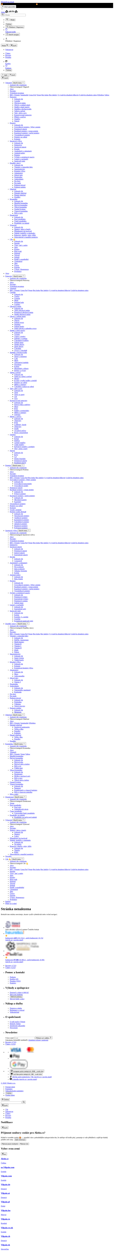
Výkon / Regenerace (21, 269)
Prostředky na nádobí (21, 223)
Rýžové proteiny (20, 494)
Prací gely (17, 807)
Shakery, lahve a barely (22, 229)
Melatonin (17, 712)
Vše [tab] (6, 1109)
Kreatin (16, 149)
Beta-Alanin (18, 579)
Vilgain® (8, 83)
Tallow (106, 95)
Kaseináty (17, 502)
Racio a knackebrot (21, 433)
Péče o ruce (18, 778)
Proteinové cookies (21, 601)
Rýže (16, 423)
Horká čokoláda (19, 459)
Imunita (17, 243)
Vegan (39, 95)
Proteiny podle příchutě (18, 512)
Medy (16, 360)
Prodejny (13, 983)
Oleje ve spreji (19, 395)
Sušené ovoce (19, 322)
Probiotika (17, 702)
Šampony (17, 788)
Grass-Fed (32, 95)
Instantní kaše (19, 302)
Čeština (8, 70)
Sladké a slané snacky (22, 107)
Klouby (17, 249)
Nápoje (16, 121)
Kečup (16, 439)
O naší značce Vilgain (17, 1022)
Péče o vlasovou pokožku (23, 792)
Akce (12, 89)
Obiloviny (17, 427)
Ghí (15, 397)
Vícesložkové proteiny (22, 135)
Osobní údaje (10, 1095)
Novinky (13, 91)
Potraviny (13, 97)
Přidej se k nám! (11, 903)
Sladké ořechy (19, 344)
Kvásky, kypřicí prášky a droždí (25, 380)
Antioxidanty (18, 179)
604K (28, 1071)
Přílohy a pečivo (20, 117)
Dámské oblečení (20, 193)
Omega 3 (17, 682)
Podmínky (9, 1089)
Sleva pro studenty (16, 994)
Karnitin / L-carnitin (21, 617)
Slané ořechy (18, 346)
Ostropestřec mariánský (22, 690)
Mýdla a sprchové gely (22, 776)
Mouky (16, 378)
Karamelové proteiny (21, 520)
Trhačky (17, 850)
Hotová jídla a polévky (22, 405)
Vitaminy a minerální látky (23, 167)
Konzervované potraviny (23, 115)
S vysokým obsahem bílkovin (68, 95)
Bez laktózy (53, 95)
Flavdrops (17, 364)
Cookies (8, 1093)
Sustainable (24, 95)
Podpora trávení (19, 185)
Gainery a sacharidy (21, 159)
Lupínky (17, 304)
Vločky (16, 296)
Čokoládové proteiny (21, 522)
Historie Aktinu (15, 1024)
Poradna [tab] (8, 1117)
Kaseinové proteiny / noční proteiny (26, 133)
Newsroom (14, 1028)
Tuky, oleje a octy (20, 113)
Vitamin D (18, 648)
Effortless (100, 95)
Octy (16, 399)
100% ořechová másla (22, 310)
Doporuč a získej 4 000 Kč (19, 992)
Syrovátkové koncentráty (23, 484)
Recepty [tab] (8, 1115)
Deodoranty (18, 774)
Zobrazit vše (18, 99)
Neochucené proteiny (21, 516)
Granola (17, 298)
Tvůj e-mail (9, 1038)
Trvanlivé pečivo (20, 431)
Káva (16, 455)
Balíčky (8, 901)
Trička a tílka (18, 729)
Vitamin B (17, 644)
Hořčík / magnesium (21, 640)
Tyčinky (17, 334)
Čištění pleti (18, 768)
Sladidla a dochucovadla (22, 109)
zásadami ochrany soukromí (38, 1040)
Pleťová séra (18, 762)
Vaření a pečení (19, 111)
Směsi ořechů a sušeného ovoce (25, 328)
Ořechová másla (20, 103)
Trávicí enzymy (19, 706)
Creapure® (18, 561)
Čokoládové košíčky (21, 340)
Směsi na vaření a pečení (23, 376)
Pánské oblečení (20, 195)
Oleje (16, 393)
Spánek (16, 257)
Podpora (13, 977)
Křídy (16, 852)
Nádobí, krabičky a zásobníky (24, 233)
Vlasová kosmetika (21, 211)
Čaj (15, 457)
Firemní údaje (10, 1087)
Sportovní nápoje (20, 147)
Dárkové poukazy (16, 997)
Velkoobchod (14, 1012)
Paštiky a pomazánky (21, 411)
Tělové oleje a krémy (21, 780)
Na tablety (17, 844)
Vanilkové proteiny (21, 518)
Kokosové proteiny (21, 528)
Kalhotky (17, 733)
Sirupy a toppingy (20, 356)
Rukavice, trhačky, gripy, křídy (25, 235)
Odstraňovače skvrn (21, 809)
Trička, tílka (18, 737)
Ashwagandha (19, 676)
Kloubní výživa (19, 171)
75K (32, 1077)
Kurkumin (17, 692)
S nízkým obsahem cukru (88, 95)
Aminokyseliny (19, 153)
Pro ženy (17, 181)
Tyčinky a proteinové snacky (24, 157)
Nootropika (18, 177)
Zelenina (17, 415)
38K (27, 1074)
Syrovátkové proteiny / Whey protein (27, 127)
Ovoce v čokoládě (20, 350)
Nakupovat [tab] (9, 1111)
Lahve (16, 836)
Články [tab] (7, 1113)
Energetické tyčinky (21, 599)
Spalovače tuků (19, 161)
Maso (16, 407)
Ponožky (17, 731)
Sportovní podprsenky (22, 727)
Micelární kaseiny (20, 500)
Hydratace (17, 271)
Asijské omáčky (19, 443)
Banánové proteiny (21, 526)
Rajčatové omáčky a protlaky (24, 447)
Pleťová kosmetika (20, 205)
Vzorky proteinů (15, 510)
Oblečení (13, 189)
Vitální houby (19, 660)
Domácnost (14, 215)
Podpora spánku (20, 187)
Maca (16, 674)
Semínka (17, 324)
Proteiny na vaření (20, 137)
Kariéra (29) (14, 979)
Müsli (16, 300)
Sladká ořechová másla (22, 314)
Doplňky (17, 197)
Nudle (16, 429)
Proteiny (13, 123)
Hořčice (17, 441)
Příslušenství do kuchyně (23, 231)
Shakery (17, 834)
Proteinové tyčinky (20, 597)
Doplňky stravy (15, 163)
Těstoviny (17, 421)
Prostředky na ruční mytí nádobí (25, 817)
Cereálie (17, 101)
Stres (16, 247)
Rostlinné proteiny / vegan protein (26, 131)
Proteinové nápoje (20, 129)
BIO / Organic (15, 95)
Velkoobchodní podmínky (14, 1091)
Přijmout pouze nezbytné (10, 1144)
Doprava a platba (16, 1008)
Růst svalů (18, 251)
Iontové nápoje (19, 553)
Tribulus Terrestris (20, 571)
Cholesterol (18, 261)
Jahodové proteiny (20, 524)
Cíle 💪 (12, 239)
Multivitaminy (19, 642)
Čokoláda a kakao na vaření (24, 387)
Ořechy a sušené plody (22, 105)
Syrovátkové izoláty (21, 486)
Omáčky (17, 119)
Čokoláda (17, 348)
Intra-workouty (19, 569)
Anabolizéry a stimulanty (23, 151)
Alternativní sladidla (21, 362)
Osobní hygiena (19, 209)
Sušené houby (19, 326)
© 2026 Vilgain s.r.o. (8, 1083)
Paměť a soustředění (21, 259)
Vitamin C (17, 646)
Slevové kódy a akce (17, 999)
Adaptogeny (18, 173)
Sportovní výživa (16, 141)
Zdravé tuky (18, 175)
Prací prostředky (20, 219)
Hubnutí (17, 253)
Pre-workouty (19, 567)
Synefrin (17, 619)
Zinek (16, 650)
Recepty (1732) (10, 966)
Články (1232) (10, 968)
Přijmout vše (24, 1144)
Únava (16, 265)
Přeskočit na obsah (7, 2)
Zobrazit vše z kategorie (18, 85)
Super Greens (19, 658)
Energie (17, 267)
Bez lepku (45, 95)
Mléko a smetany (20, 385)
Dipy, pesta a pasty (20, 449)
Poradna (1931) (15, 981)
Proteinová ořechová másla (23, 312)
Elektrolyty (18, 145)
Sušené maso (18, 342)
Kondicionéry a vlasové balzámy (25, 790)
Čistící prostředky (20, 221)
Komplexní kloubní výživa (23, 668)
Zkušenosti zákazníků (17, 1026)
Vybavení (13, 225)
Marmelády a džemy (21, 368)
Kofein (16, 573)
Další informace (20, 1140)
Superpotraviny (19, 169)
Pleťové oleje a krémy (22, 764)
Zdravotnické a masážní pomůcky (26, 237)
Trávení (17, 255)
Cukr (16, 358)
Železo (16, 652)
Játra (15, 263)
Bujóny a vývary (20, 370)
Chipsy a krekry (19, 336)
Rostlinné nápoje (20, 463)
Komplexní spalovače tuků (23, 621)
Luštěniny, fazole (20, 425)
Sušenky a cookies (20, 338)
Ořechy (16, 320)
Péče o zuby (18, 213)
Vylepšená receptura (17, 93)
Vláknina (17, 704)
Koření (16, 366)
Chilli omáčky (19, 445)
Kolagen (17, 139)
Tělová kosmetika (20, 207)
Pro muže (17, 183)
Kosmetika (13, 199)
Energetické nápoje (21, 555)
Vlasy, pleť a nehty (21, 245)
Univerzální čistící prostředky (24, 813)
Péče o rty (17, 766)
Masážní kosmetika (21, 203)
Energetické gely (20, 609)
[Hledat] (3, 14)
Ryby (16, 409)
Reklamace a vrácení (17, 1010)
